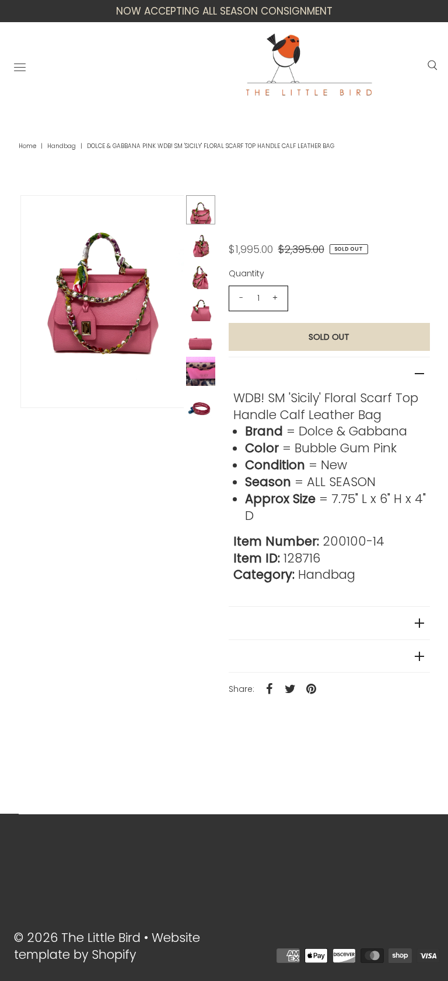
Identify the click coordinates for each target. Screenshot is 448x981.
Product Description (275, 373)
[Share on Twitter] (290, 688)
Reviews (247, 623)
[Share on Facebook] (269, 688)
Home (27, 146)
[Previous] (39, 214)
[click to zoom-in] (165, 214)
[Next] (67, 214)
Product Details (264, 656)
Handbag (61, 146)
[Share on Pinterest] (311, 688)
